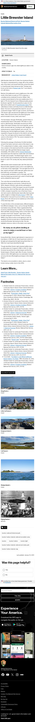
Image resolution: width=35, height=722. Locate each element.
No (6, 575)
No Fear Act (4, 699)
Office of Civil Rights (6, 709)
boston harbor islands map (10, 549)
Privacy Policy (5, 686)
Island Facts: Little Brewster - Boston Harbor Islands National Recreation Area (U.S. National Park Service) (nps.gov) (16, 274)
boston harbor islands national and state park (15, 545)
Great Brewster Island (23, 105)
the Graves (22, 195)
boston (4, 541)
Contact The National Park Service (10, 694)
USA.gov (3, 707)
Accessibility (4, 683)
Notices (3, 691)
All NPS (17, 600)
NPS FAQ (3, 696)
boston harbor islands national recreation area (16, 537)
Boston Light (17, 88)
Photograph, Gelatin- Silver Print (20, 293)
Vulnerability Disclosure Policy (9, 704)
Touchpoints (8, 582)
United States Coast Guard (19, 75)
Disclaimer (4, 701)
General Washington (25, 152)
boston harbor (13, 541)
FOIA (2, 688)
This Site (17, 596)
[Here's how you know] (17, 2)
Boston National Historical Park (10, 21)
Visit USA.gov (5, 718)
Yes (7, 570)
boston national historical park (11, 533)
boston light (24, 541)
